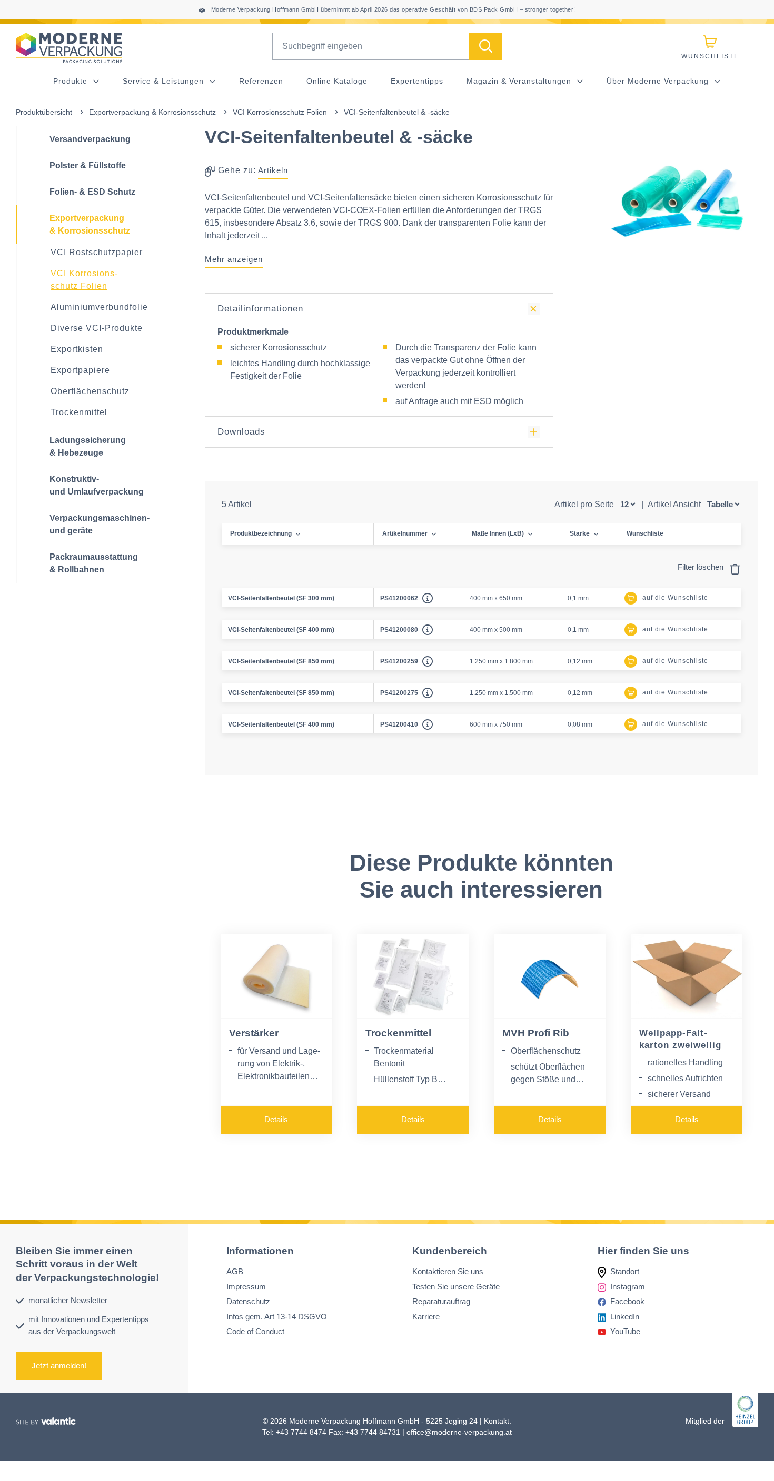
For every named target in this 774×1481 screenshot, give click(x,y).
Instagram (627, 1286)
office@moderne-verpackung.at (459, 1432)
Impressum (246, 1286)
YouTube (625, 1331)
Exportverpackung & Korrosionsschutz (152, 112)
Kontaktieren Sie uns (447, 1271)
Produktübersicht (44, 112)
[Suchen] (485, 46)
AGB (234, 1271)
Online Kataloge (337, 81)
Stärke (580, 533)
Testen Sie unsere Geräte (456, 1286)
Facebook (627, 1301)
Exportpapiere (80, 370)
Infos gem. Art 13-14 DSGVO (276, 1316)
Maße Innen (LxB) (498, 533)
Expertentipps (417, 81)
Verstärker (254, 1033)
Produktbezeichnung (261, 533)
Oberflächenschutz (90, 391)
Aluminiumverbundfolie (99, 307)
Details (276, 1119)
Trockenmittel (79, 412)
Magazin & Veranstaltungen (520, 81)
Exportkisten (77, 349)
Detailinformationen (260, 309)
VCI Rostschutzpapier (97, 252)
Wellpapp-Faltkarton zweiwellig (680, 1039)
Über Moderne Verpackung (659, 81)
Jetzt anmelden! (59, 1365)
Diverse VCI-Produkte (97, 328)
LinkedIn (624, 1316)
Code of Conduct (255, 1331)
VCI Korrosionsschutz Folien (280, 112)
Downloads (241, 432)
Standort (624, 1271)
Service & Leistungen (164, 81)
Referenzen (261, 81)
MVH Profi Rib (535, 1033)
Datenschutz (248, 1301)
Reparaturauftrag (441, 1301)
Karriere (426, 1316)
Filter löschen (702, 566)
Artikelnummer (405, 533)
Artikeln (273, 170)
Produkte (71, 81)
